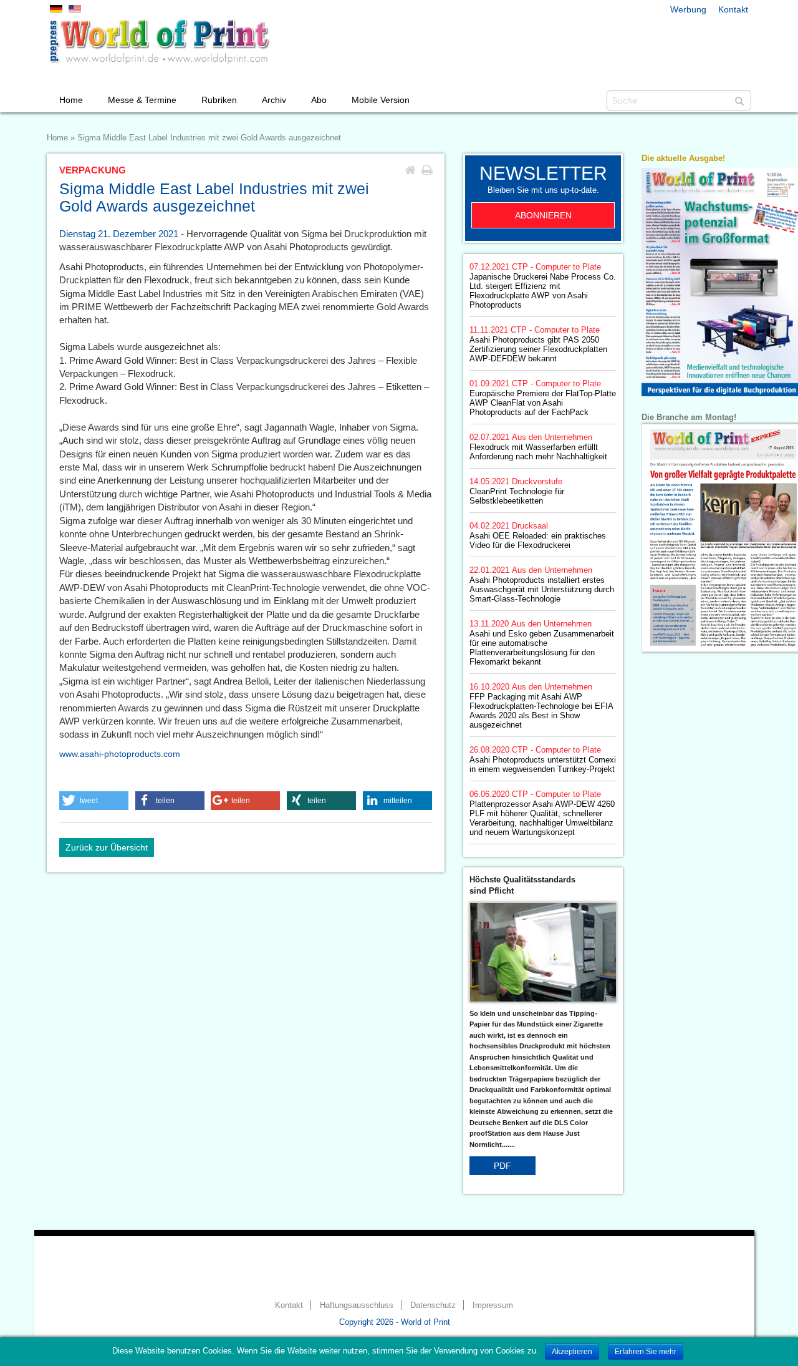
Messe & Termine (142, 100)
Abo (319, 100)
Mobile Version (381, 100)
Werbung (688, 9)
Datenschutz (433, 1305)
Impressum (493, 1305)
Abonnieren (543, 215)
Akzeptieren (572, 1351)
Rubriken (219, 100)
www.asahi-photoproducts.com (119, 754)
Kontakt (733, 9)
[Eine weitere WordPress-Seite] (159, 42)
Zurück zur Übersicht (106, 847)
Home (71, 100)
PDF (502, 1166)
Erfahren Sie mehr (645, 1351)
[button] (93, 800)
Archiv (274, 100)
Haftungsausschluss (356, 1305)
